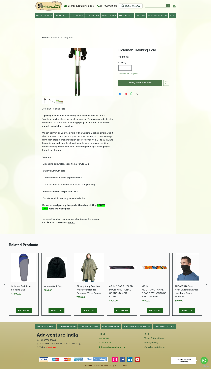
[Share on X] (136, 93)
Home (45, 37)
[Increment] (129, 67)
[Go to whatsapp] (204, 360)
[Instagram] (115, 359)
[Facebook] (122, 359)
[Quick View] (23, 267)
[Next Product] (206, 284)
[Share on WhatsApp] (131, 93)
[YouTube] (137, 359)
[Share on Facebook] (120, 93)
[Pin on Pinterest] (125, 93)
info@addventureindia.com (112, 347)
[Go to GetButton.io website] (204, 366)
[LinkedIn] (129, 359)
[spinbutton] (125, 67)
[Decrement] (120, 67)
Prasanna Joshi (121, 365)
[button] (174, 5)
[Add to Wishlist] (166, 83)
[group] (105, 284)
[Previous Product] (4, 284)
